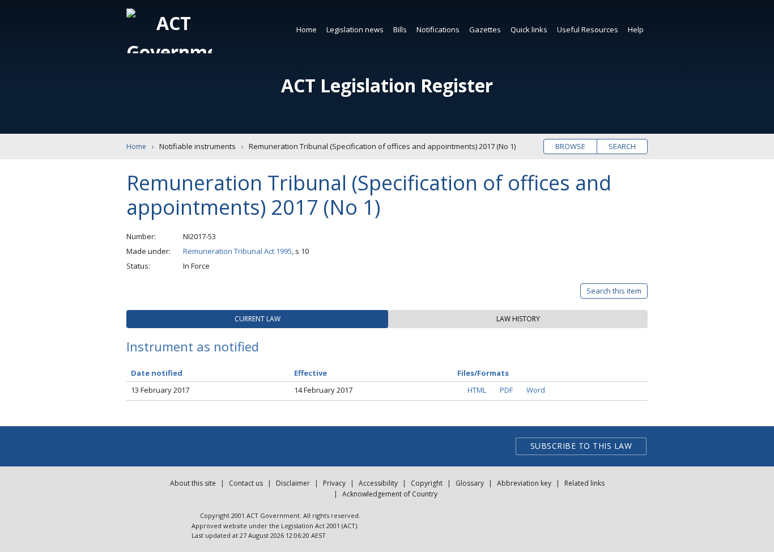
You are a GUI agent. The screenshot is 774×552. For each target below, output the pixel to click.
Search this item (613, 291)
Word (535, 390)
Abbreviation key (524, 483)
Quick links (529, 29)
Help (636, 29)
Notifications (438, 29)
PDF (506, 390)
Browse (570, 146)
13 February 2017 (160, 390)
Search (622, 146)
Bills (400, 29)
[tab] (257, 319)
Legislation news (355, 29)
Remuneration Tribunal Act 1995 (237, 251)
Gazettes (485, 29)
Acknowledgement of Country (389, 494)
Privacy (334, 483)
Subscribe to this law (581, 445)
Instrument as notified (192, 346)
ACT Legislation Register (387, 85)
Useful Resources (587, 29)
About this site (193, 483)
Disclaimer (293, 483)
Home (306, 29)
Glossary (470, 483)
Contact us (246, 483)
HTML (476, 390)
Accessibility (378, 483)
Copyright (427, 483)
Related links (584, 483)
